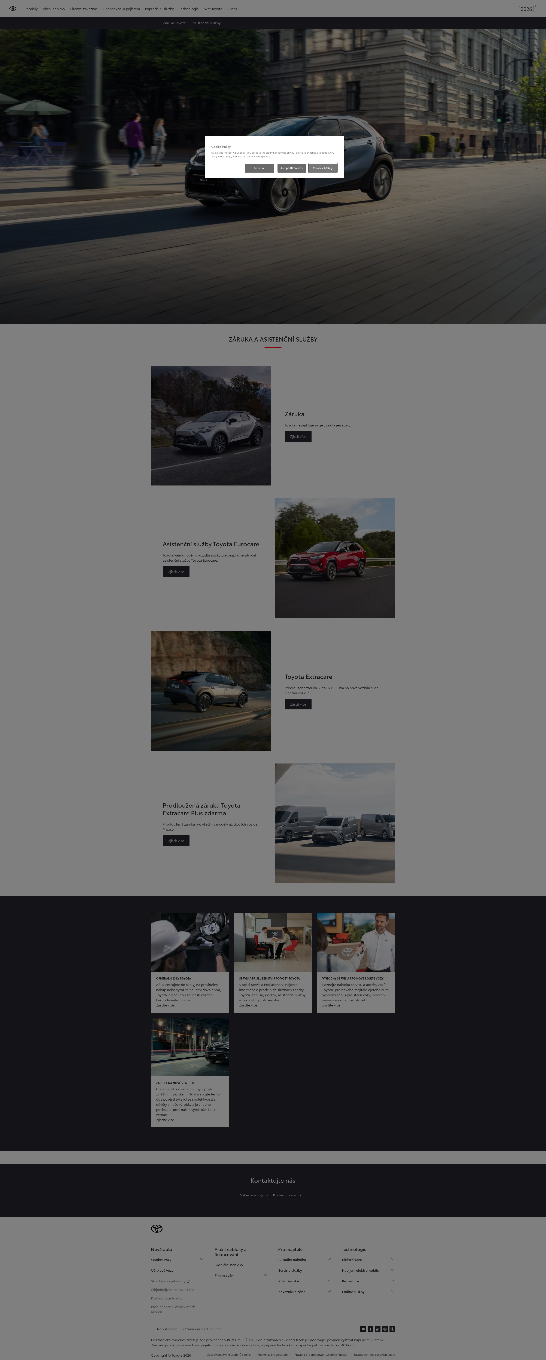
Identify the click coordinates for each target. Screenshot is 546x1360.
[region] (274, 157)
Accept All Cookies (291, 168)
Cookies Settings (323, 168)
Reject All (260, 168)
